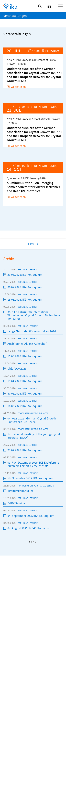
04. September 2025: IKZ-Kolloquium (30, 516)
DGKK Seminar (16, 503)
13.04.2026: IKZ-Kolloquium (24, 381)
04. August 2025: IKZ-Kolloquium (28, 528)
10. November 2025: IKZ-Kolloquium (30, 478)
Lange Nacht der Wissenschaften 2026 (31, 331)
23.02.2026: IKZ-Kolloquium (24, 450)
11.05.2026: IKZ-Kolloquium (24, 356)
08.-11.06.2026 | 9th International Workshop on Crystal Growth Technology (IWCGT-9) (33, 315)
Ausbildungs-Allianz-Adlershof (26, 344)
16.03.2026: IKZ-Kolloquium (24, 406)
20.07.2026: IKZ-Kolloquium (24, 274)
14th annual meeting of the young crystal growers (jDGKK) (33, 436)
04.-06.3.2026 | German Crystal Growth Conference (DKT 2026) (31, 420)
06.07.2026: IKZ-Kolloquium (24, 287)
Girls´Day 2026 (16, 368)
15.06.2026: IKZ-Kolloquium (24, 299)
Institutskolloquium (20, 491)
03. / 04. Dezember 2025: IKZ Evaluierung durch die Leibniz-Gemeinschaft (33, 464)
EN (49, 6)
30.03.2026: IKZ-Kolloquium (24, 393)
